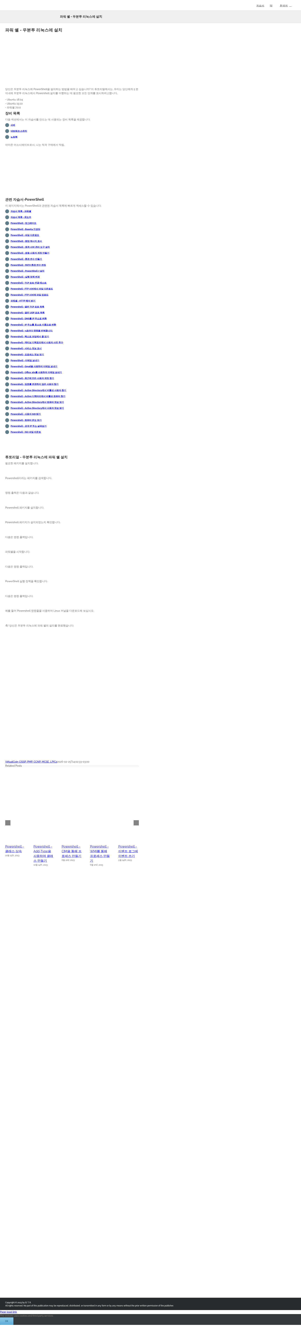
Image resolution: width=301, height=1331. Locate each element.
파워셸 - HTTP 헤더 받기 (23, 300)
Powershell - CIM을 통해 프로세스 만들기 (72, 851)
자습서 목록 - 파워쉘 (21, 211)
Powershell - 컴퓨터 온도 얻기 (26, 420)
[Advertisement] (72, 60)
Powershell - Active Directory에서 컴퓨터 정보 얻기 (37, 402)
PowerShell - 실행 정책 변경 (25, 277)
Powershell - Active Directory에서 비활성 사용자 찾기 (38, 390)
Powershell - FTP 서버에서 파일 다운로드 (32, 288)
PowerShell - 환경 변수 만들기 (26, 259)
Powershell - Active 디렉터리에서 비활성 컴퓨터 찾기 (38, 396)
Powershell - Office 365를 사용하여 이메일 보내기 (36, 372)
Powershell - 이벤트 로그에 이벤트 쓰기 (128, 851)
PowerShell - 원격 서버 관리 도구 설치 (30, 247)
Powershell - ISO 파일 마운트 (26, 432)
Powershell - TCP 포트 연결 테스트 (29, 282)
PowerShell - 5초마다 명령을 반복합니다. (32, 330)
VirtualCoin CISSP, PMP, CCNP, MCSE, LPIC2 (31, 761)
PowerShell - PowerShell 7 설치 (27, 271)
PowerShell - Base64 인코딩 (25, 229)
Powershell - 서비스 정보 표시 (26, 348)
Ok (6, 1321)
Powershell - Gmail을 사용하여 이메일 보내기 (34, 366)
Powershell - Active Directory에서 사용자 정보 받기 (37, 408)
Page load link (8, 1312)
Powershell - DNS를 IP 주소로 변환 (29, 318)
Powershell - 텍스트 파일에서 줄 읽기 (30, 336)
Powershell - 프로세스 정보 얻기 (27, 354)
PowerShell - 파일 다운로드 (25, 235)
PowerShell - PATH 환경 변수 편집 (28, 265)
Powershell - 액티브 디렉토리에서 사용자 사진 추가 (37, 342)
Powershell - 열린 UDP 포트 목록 (28, 312)
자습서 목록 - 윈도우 (21, 217)
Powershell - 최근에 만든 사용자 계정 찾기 (32, 378)
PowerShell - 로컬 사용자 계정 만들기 (30, 253)
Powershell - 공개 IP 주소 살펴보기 (29, 426)
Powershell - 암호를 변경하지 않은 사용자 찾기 (35, 384)
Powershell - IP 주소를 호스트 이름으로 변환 (33, 324)
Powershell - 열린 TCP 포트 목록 (27, 306)
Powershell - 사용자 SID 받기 (26, 414)
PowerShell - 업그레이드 (23, 223)
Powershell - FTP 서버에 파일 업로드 (29, 295)
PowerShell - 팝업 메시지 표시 (26, 241)
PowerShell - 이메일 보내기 (25, 360)
